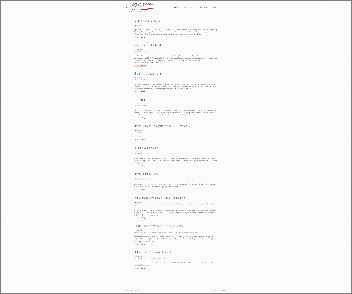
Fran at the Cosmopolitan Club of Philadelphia (159, 198)
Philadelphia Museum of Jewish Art (153, 252)
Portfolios (174, 7)
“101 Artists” (141, 100)
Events (184, 7)
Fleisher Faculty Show (146, 174)
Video (215, 7)
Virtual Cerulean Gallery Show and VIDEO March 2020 (164, 126)
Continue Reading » (140, 37)
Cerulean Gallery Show (146, 147)
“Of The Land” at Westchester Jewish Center (158, 226)
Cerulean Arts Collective (147, 21)
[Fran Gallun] (139, 6)
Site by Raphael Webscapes (218, 290)
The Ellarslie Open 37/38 (147, 73)
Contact (224, 7)
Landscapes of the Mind (147, 45)
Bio (192, 7)
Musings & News (203, 7)
